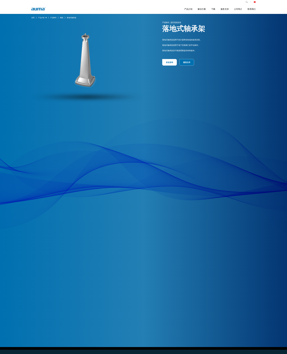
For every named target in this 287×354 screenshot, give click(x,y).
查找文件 (186, 62)
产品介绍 (41, 18)
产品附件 (53, 18)
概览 (61, 18)
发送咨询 (169, 62)
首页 (33, 18)
